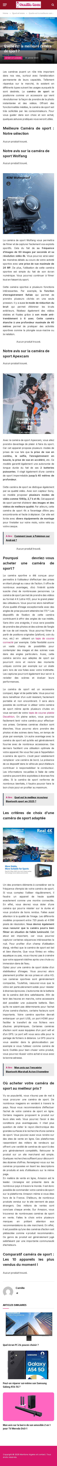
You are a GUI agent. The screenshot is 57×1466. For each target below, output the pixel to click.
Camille (20, 1288)
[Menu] (5, 4)
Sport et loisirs (13, 58)
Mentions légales (28, 1454)
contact (41, 1454)
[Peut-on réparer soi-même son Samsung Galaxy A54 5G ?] (28, 1365)
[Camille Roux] (28, 4)
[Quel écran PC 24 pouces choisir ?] (28, 1326)
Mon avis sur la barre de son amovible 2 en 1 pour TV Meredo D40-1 (27, 1427)
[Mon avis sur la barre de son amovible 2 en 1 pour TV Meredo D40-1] (28, 1406)
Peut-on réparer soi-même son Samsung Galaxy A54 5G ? (25, 1385)
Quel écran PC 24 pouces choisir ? (21, 1345)
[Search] (52, 4)
